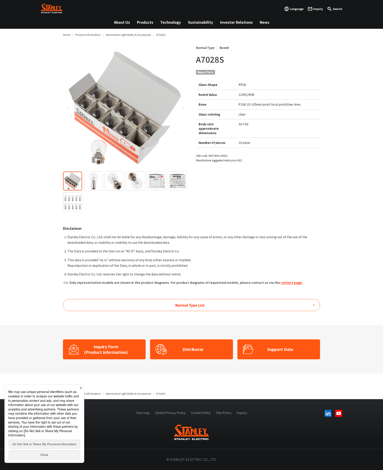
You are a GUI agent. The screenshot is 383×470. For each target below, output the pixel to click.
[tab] (72, 181)
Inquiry (242, 412)
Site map (143, 412)
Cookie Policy (201, 412)
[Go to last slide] (67, 107)
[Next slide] (182, 107)
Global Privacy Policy (170, 412)
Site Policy (223, 412)
